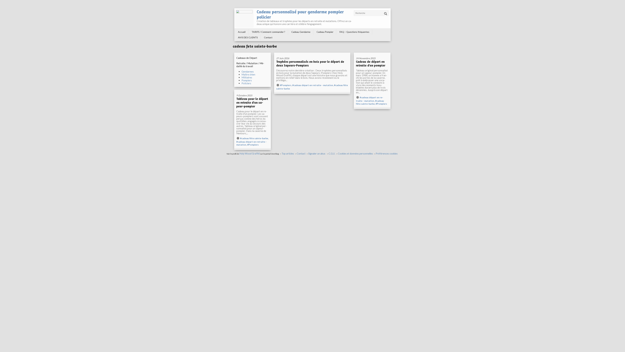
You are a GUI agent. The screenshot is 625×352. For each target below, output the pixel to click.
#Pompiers (285, 85)
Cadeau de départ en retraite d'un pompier (370, 63)
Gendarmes (248, 71)
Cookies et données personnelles (355, 153)
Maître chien (248, 74)
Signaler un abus (317, 153)
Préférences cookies (387, 153)
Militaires (247, 77)
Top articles (288, 153)
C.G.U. (332, 153)
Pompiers (247, 80)
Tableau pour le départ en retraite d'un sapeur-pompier (252, 102)
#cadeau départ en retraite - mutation (312, 85)
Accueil (241, 31)
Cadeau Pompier (325, 31)
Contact (268, 37)
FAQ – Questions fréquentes (354, 31)
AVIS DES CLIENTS (248, 37)
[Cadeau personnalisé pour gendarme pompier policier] (244, 18)
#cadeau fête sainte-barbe (254, 138)
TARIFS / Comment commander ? (268, 31)
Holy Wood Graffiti (249, 153)
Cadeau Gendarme (300, 31)
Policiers (246, 83)
